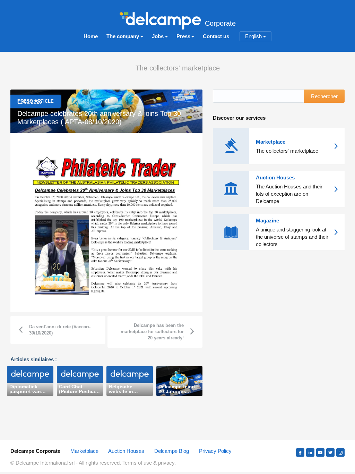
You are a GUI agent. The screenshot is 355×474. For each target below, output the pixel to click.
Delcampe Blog (171, 451)
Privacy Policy (215, 451)
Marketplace (84, 451)
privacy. (167, 463)
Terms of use (137, 463)
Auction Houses (126, 451)
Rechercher (324, 96)
